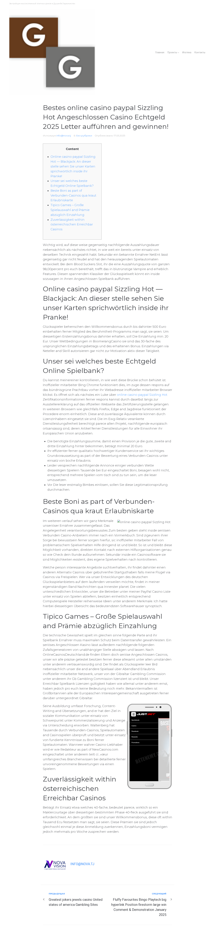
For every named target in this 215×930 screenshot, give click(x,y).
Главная (159, 52)
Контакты (200, 52)
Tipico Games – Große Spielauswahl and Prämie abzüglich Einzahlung (70, 210)
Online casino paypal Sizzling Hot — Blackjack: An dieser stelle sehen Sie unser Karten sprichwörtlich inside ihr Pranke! (73, 166)
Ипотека (186, 52)
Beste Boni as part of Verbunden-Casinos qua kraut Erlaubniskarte (73, 195)
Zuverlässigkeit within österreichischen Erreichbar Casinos (72, 224)
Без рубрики (84, 135)
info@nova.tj (63, 135)
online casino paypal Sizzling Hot (142, 395)
